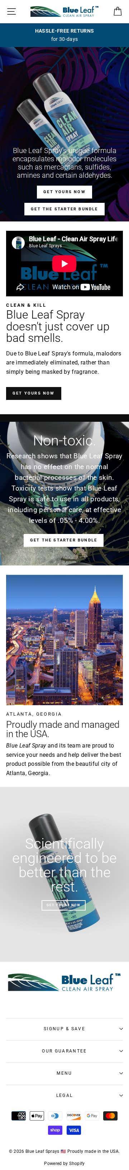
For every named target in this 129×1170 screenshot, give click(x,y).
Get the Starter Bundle (64, 209)
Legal (64, 1095)
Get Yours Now (64, 192)
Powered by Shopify (64, 1163)
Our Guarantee (64, 1051)
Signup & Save (64, 1028)
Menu (64, 1073)
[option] (64, 35)
